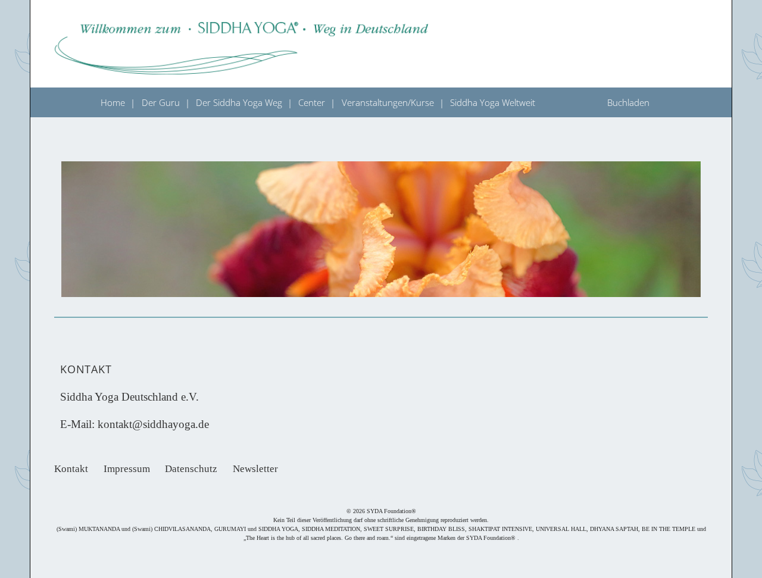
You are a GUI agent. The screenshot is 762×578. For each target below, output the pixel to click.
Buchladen (628, 102)
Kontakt (71, 468)
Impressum (127, 468)
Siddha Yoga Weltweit (492, 102)
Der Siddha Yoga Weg (239, 102)
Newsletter (255, 468)
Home (113, 102)
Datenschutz (191, 468)
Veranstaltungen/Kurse (388, 102)
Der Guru (161, 102)
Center (311, 102)
